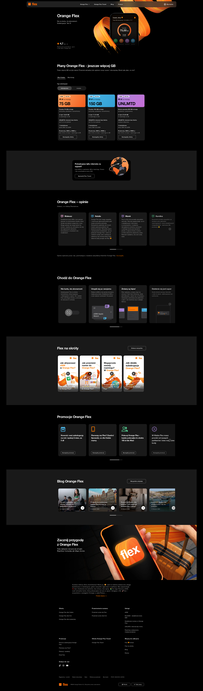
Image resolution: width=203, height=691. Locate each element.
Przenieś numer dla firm (99, 616)
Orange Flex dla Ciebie (66, 612)
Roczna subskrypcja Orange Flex (68, 643)
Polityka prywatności (95, 677)
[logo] (32, 4)
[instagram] (63, 665)
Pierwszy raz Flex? (65, 648)
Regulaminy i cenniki (64, 677)
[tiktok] (60, 665)
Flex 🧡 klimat (129, 642)
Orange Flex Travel (98, 642)
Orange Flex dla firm (65, 616)
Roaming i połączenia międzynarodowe (131, 631)
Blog (126, 649)
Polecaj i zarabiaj (64, 651)
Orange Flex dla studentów (67, 619)
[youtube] (67, 665)
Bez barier (105, 677)
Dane (86, 677)
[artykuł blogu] (82, 508)
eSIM (126, 612)
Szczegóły (120, 255)
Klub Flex (62, 655)
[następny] (170, 229)
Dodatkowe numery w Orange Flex (134, 622)
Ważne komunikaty (77, 677)
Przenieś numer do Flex (99, 612)
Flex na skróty (129, 646)
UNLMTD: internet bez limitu (134, 626)
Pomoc (127, 653)
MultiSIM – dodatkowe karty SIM (133, 616)
